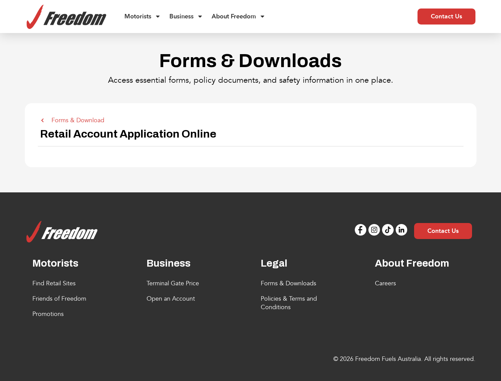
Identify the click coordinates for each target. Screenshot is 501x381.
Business (181, 16)
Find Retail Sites (54, 283)
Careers (385, 283)
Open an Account (171, 299)
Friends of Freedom (59, 299)
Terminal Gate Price (173, 283)
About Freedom (234, 16)
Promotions (48, 314)
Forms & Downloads (288, 283)
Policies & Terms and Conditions (289, 303)
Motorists (137, 16)
